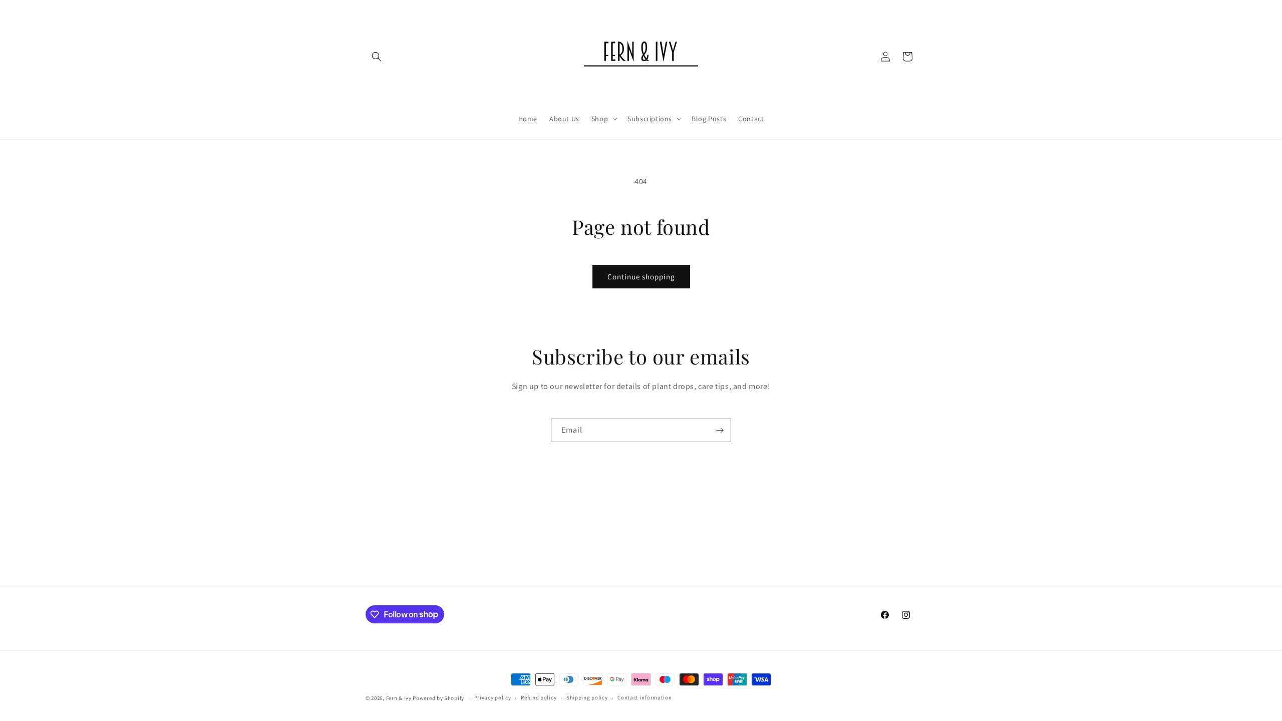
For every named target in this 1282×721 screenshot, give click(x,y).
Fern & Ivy (399, 697)
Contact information (644, 697)
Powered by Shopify (438, 697)
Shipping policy (587, 697)
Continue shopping (641, 276)
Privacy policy (492, 697)
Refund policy (538, 697)
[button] (377, 57)
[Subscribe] (720, 430)
